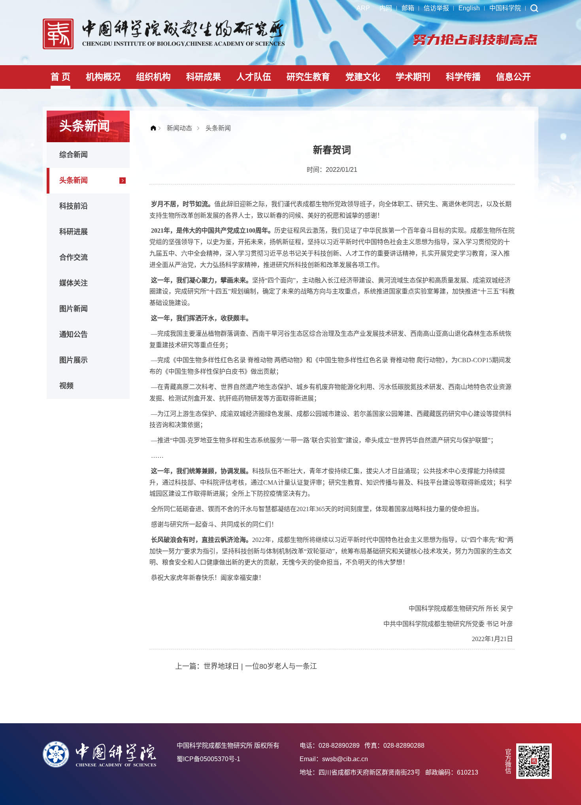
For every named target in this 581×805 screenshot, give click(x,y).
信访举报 (436, 8)
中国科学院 (505, 8)
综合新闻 (73, 155)
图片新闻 (73, 309)
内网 (385, 8)
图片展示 (73, 360)
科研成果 (203, 77)
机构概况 (103, 77)
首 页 (60, 77)
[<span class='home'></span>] (155, 128)
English (469, 8)
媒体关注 (73, 283)
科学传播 (463, 77)
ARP (363, 8)
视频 (66, 386)
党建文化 (362, 77)
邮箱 (408, 8)
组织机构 (153, 77)
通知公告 (73, 335)
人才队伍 (253, 77)
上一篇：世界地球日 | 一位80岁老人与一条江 (246, 666)
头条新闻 (73, 180)
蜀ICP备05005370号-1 (208, 759)
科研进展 (73, 232)
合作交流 (73, 257)
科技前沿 (73, 206)
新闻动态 (179, 128)
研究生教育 (308, 77)
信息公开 (513, 77)
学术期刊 (413, 77)
